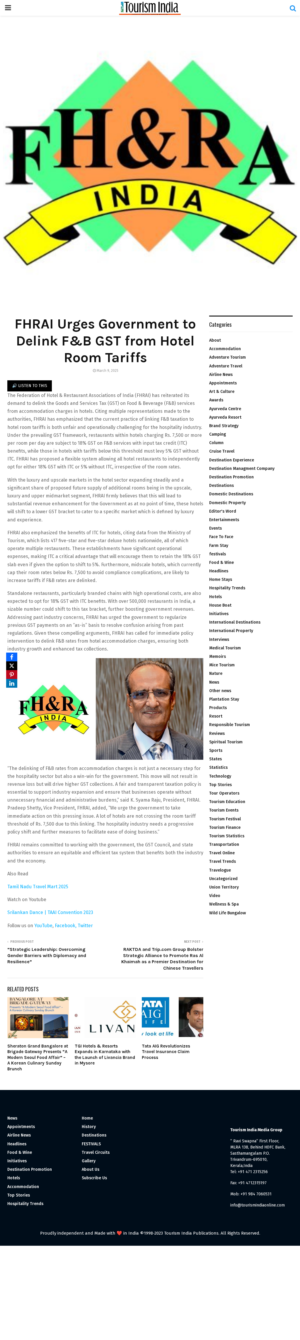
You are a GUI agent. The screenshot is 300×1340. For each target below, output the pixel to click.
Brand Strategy (223, 425)
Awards (216, 400)
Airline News (221, 374)
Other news (220, 690)
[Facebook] (11, 657)
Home (87, 1118)
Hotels (215, 596)
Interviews (219, 639)
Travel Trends (222, 861)
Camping (217, 434)
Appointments (223, 383)
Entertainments (224, 519)
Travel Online (222, 852)
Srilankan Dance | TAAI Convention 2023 (50, 912)
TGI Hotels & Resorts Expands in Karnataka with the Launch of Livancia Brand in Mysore (105, 1054)
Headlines (218, 571)
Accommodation (225, 348)
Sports (215, 750)
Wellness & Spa (224, 904)
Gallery (89, 1160)
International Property (231, 630)
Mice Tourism (222, 665)
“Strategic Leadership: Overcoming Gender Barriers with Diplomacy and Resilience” (46, 956)
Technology (220, 776)
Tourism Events (223, 810)
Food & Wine (221, 562)
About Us (90, 1169)
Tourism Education (227, 801)
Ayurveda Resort (225, 417)
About (215, 340)
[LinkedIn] (11, 683)
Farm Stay (218, 545)
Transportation (224, 844)
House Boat (220, 605)
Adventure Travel (225, 366)
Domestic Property (227, 502)
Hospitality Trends (227, 588)
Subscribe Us (94, 1177)
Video (214, 895)
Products (218, 707)
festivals (217, 554)
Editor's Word (222, 511)
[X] (11, 665)
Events (215, 528)
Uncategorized (223, 878)
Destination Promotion (231, 477)
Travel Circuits (96, 1152)
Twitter (85, 925)
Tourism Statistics (226, 836)
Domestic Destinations (231, 494)
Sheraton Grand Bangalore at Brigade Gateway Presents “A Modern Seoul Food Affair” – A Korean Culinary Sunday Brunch (37, 1057)
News (214, 682)
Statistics (218, 767)
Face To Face (221, 536)
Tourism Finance (225, 827)
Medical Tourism (225, 648)
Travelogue (220, 870)
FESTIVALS (91, 1144)
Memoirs (217, 656)
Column (216, 442)
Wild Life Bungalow (227, 913)
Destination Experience (231, 460)
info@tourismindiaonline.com (257, 1205)
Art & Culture (221, 391)
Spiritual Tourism (226, 742)
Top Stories (220, 784)
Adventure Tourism (227, 357)
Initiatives (219, 613)
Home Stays (220, 579)
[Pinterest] (11, 674)
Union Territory (224, 887)
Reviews (217, 733)
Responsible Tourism (229, 724)
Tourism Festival (225, 819)
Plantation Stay (224, 699)
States (215, 759)
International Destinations (234, 622)
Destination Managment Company (242, 468)
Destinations (221, 485)
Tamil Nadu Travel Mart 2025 (37, 886)
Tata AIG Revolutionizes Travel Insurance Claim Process (166, 1051)
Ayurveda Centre (225, 408)
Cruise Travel (221, 451)
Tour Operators (224, 793)
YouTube (43, 925)
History (89, 1126)
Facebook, (66, 925)
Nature (215, 673)
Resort (215, 716)
